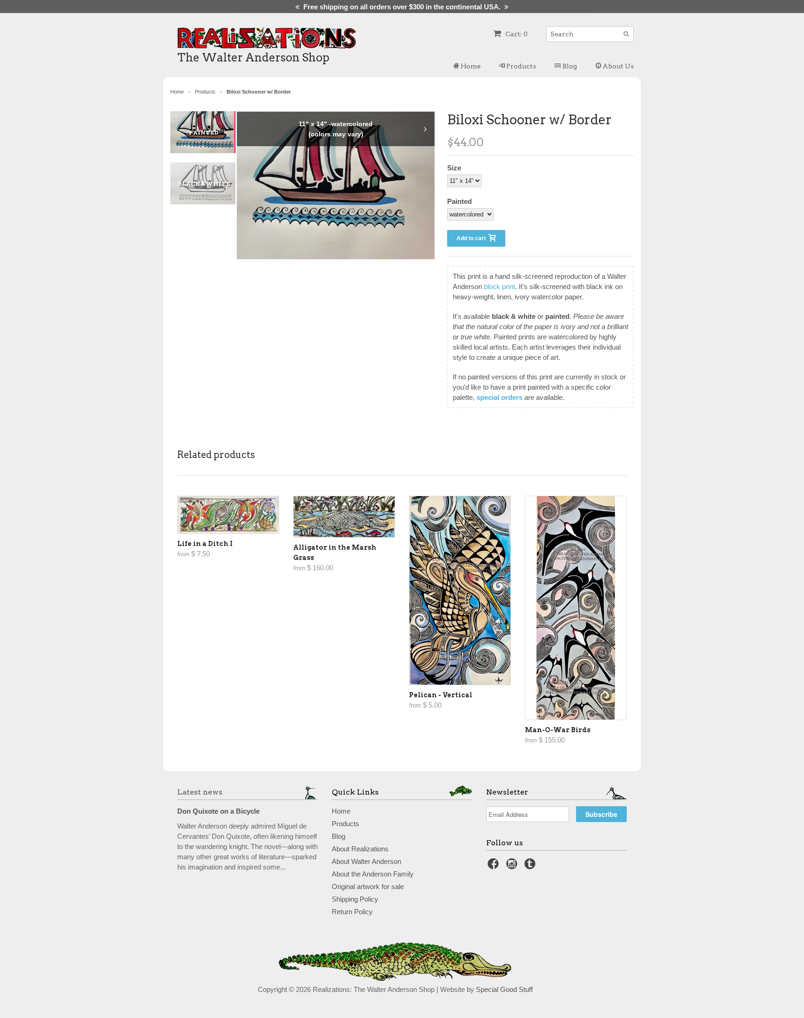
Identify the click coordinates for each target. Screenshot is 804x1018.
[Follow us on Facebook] (495, 866)
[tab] (207, 132)
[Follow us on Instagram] (513, 866)
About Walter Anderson (366, 861)
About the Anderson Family (373, 874)
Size (454, 168)
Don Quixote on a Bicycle (218, 811)
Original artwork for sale (368, 886)
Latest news (199, 792)
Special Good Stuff (504, 989)
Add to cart (472, 238)
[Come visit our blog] (531, 866)
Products (520, 66)
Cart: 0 (516, 34)
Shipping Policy (355, 899)
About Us (617, 66)
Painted (459, 201)
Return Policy (352, 912)
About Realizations (360, 849)
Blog (569, 66)
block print (499, 286)
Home (470, 66)
